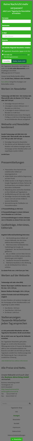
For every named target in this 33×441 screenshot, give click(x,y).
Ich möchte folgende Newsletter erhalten (16, 48)
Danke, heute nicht (19, 61)
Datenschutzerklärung (19, 55)
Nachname (5, 25)
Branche (5, 40)
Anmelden (6, 61)
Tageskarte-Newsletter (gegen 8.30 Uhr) (17, 51)
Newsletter (17, 439)
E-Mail (5, 33)
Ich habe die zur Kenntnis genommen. (17, 56)
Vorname (5, 18)
